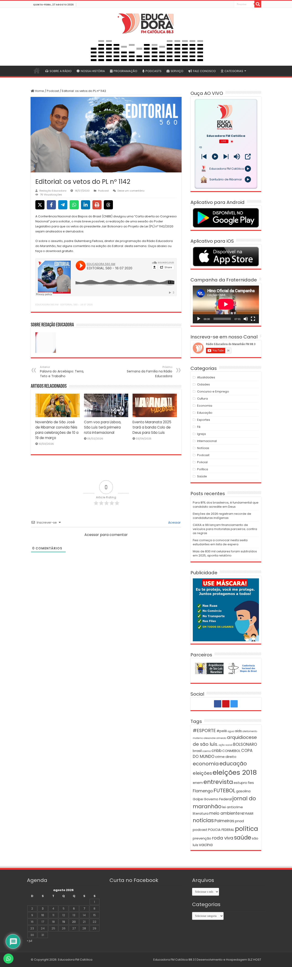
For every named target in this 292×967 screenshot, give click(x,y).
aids (238, 730)
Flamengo (203, 791)
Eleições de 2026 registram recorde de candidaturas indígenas (222, 516)
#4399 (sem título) (37, 70)
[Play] (215, 156)
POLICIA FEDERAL (221, 829)
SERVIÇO (177, 71)
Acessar (174, 522)
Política (202, 469)
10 (42, 915)
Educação (204, 413)
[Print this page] (97, 204)
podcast (200, 829)
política (246, 828)
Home (39, 91)
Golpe (198, 799)
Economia (204, 405)
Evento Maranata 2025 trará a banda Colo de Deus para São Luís (152, 427)
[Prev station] (226, 156)
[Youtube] (225, 4)
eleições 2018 (235, 772)
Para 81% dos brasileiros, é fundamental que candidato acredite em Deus (225, 504)
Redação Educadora (52, 190)
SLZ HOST (254, 959)
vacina (206, 844)
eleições (202, 773)
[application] (226, 304)
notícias (203, 820)
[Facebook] (220, 4)
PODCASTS (154, 71)
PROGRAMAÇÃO (125, 71)
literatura (201, 813)
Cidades (203, 384)
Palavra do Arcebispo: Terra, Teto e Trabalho (62, 371)
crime (220, 756)
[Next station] (204, 156)
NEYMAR (246, 813)
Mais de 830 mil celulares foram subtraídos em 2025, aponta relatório (225, 553)
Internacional (207, 441)
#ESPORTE (204, 730)
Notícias (203, 448)
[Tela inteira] (253, 319)
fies (251, 782)
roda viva (222, 838)
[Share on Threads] (108, 204)
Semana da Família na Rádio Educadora (149, 371)
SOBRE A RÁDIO (61, 71)
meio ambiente (224, 813)
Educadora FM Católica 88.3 (174, 959)
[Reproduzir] (198, 319)
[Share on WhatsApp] (74, 204)
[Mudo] (245, 319)
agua (231, 731)
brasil (197, 750)
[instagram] (230, 4)
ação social (225, 745)
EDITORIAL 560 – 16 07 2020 (76, 304)
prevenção (202, 838)
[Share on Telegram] (62, 204)
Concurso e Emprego (213, 391)
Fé (199, 427)
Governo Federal (218, 799)
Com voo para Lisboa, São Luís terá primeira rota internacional (102, 427)
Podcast (53, 91)
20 (74, 922)
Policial (202, 462)
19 (63, 922)
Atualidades (206, 377)
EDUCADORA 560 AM (46, 304)
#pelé (221, 730)
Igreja (201, 434)
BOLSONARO (245, 744)
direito (230, 756)
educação (233, 763)
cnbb (216, 750)
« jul (29, 940)
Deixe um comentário (130, 190)
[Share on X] (39, 204)
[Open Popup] (248, 156)
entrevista (218, 782)
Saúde (202, 476)
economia (206, 763)
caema (206, 751)
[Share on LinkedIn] (85, 204)
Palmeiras (224, 821)
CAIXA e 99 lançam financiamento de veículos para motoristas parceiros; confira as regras (225, 529)
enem (198, 782)
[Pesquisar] (257, 4)
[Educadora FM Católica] (146, 22)
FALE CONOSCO (204, 71)
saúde (242, 838)
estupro (240, 782)
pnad (239, 821)
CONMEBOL (231, 750)
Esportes (203, 420)
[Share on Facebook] (51, 204)
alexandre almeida (215, 738)
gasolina (243, 791)
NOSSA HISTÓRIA (93, 71)
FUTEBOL (224, 790)
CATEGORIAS (233, 71)
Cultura (202, 398)
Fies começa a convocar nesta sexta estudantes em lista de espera (220, 542)
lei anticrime (232, 807)
